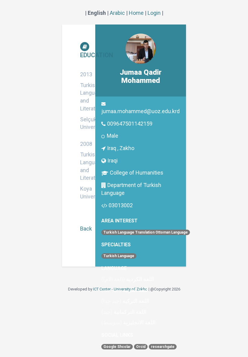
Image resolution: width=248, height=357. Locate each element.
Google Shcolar (117, 347)
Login (154, 13)
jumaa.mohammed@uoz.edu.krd (140, 111)
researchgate (163, 347)
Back (86, 228)
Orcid (140, 347)
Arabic (117, 13)
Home (136, 13)
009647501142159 (129, 123)
